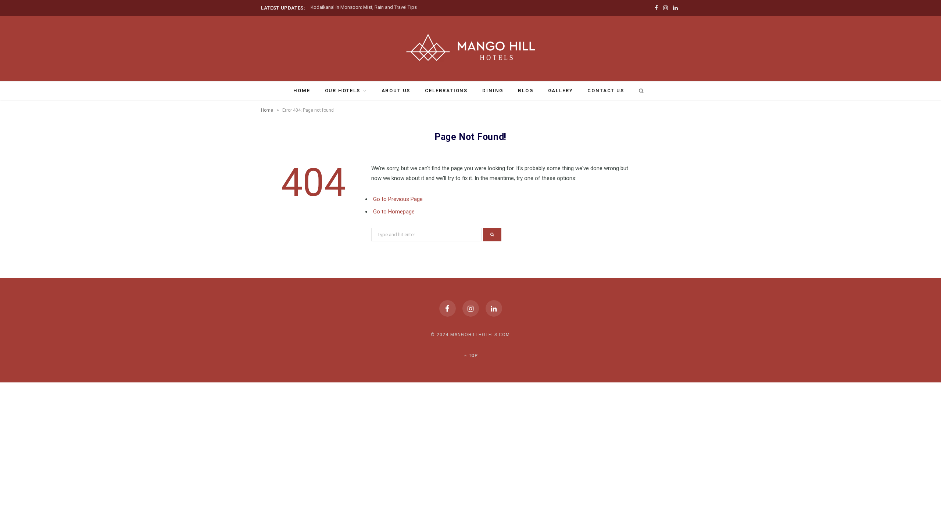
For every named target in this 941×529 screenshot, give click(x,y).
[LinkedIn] (494, 308)
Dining (492, 90)
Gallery (560, 90)
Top (472, 355)
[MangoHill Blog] (470, 48)
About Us (396, 90)
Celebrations (446, 90)
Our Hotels (342, 90)
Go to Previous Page (398, 199)
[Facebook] (447, 308)
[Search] (640, 90)
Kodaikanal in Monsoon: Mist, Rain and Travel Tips (364, 7)
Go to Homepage (394, 211)
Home (301, 90)
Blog (525, 90)
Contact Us (605, 90)
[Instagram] (470, 308)
